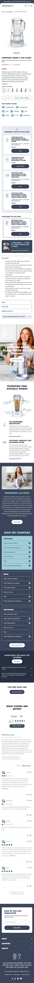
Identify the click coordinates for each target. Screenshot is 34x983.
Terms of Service (25, 974)
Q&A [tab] (21, 716)
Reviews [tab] (14, 716)
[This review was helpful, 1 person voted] (27, 815)
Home (3, 11)
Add (20, 151)
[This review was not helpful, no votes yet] (30, 794)
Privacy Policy (16, 974)
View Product (20, 166)
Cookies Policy (8, 974)
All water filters (9, 11)
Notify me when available (22, 98)
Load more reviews (17, 893)
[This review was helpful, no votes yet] (27, 794)
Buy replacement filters (14, 458)
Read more (5, 788)
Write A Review (17, 726)
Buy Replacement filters (15, 436)
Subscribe (17, 927)
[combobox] (24, 766)
